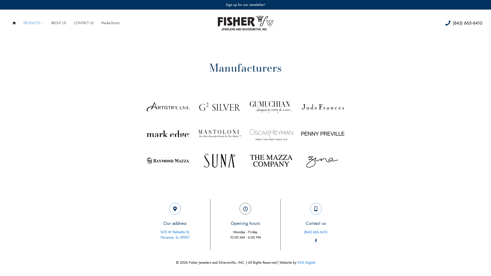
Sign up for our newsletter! (245, 4)
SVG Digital (306, 262)
